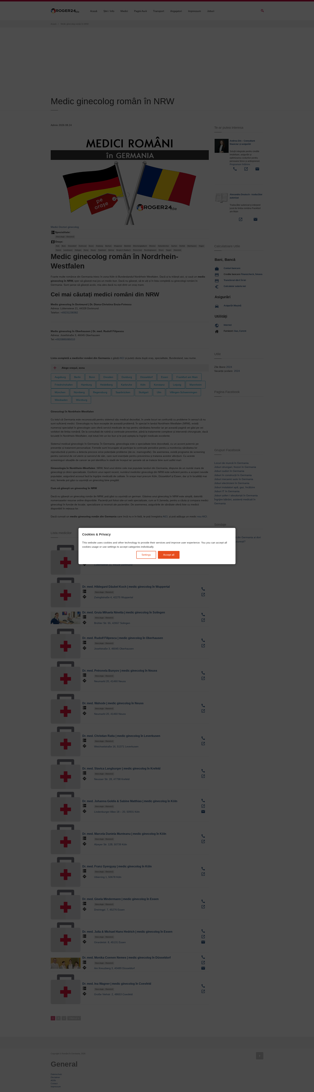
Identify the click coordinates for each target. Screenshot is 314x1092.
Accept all (168, 554)
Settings (146, 554)
